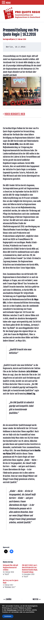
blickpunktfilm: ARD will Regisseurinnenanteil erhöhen (10, 567)
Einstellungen (12, 610)
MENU (8, 2)
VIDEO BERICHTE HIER (15, 113)
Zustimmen (7, 616)
